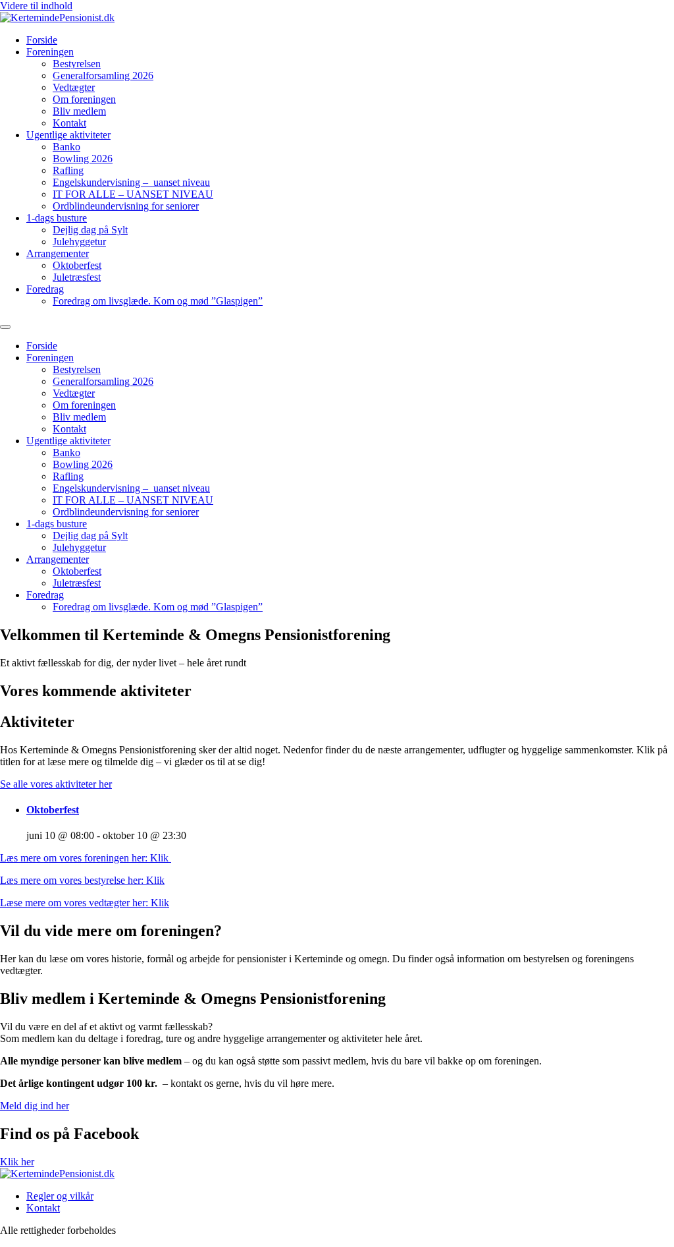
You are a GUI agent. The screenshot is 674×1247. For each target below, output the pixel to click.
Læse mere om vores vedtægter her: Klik (84, 902)
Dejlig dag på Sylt (90, 229)
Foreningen (50, 51)
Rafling (68, 170)
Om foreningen (84, 99)
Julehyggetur (79, 241)
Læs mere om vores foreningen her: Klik (85, 857)
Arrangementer (57, 253)
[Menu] (5, 327)
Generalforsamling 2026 (103, 75)
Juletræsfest (77, 277)
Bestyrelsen (77, 63)
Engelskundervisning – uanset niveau (131, 182)
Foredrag (45, 289)
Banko (66, 146)
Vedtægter (74, 87)
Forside (41, 39)
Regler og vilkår (59, 1196)
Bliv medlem (79, 111)
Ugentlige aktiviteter (68, 134)
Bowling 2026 (83, 158)
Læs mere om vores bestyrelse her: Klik (82, 880)
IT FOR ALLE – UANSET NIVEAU (133, 194)
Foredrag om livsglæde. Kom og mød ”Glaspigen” (158, 300)
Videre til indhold (36, 5)
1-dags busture (56, 217)
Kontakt (69, 123)
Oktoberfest (77, 265)
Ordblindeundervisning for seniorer (126, 206)
